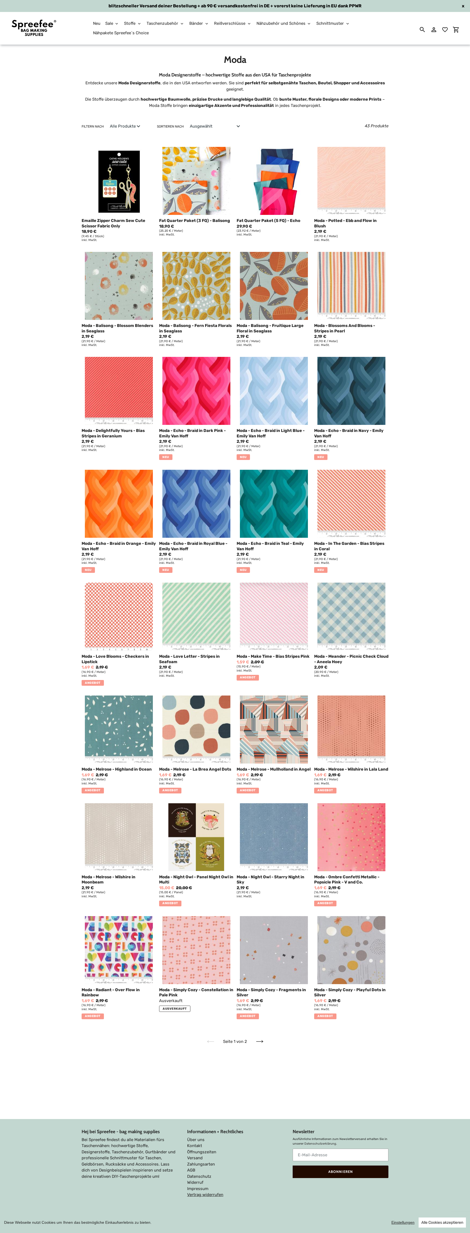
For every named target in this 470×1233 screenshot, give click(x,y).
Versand (195, 1157)
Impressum (197, 1188)
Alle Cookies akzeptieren (442, 1222)
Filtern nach (93, 126)
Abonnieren (340, 1171)
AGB (191, 1170)
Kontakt (194, 1145)
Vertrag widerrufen (205, 1194)
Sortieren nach (170, 126)
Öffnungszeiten (201, 1151)
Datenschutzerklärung (320, 1143)
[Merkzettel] (445, 29)
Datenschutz (199, 1176)
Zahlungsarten (201, 1164)
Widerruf (195, 1182)
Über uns (196, 1139)
